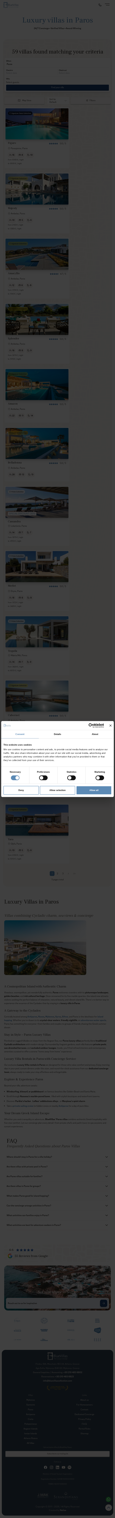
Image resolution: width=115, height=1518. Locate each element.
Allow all (94, 790)
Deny (21, 790)
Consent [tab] (19, 734)
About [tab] (95, 734)
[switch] (43, 777)
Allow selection (57, 790)
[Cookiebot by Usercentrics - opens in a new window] (91, 725)
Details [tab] (57, 734)
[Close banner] (110, 725)
